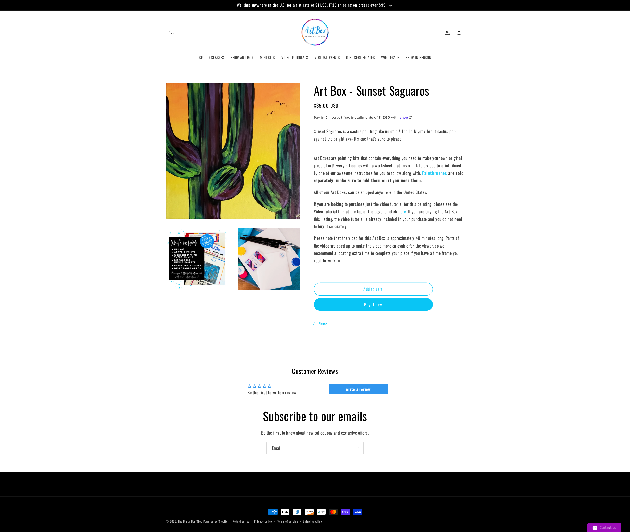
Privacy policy (263, 521)
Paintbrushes (434, 173)
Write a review (358, 389)
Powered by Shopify (215, 521)
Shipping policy (312, 521)
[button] (172, 32)
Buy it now (373, 304)
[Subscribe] (357, 448)
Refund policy (241, 521)
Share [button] (323, 323)
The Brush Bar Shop (190, 521)
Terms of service (287, 521)
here (402, 211)
